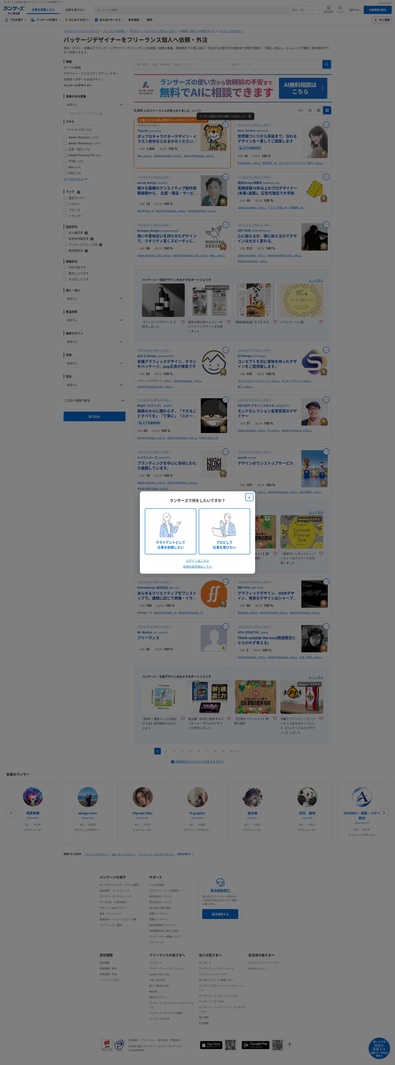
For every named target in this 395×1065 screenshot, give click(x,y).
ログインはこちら (197, 560)
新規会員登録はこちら (197, 566)
